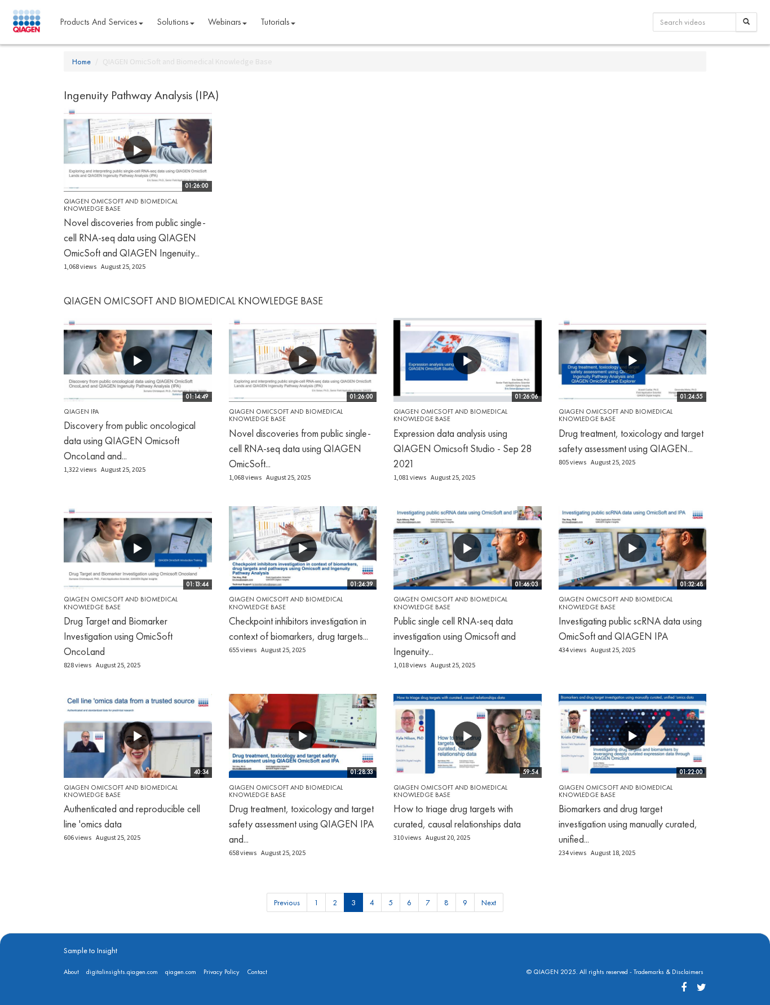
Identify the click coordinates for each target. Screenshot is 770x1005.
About (71, 971)
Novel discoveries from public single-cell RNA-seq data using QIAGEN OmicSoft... (300, 448)
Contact (257, 971)
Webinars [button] (224, 22)
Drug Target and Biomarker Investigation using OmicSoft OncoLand (118, 636)
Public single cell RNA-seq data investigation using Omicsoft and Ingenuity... (454, 636)
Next (488, 902)
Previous (287, 902)
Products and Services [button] (99, 22)
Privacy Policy (221, 971)
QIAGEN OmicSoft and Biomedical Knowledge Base (121, 205)
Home (81, 61)
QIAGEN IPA (81, 411)
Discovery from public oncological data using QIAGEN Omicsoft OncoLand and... (130, 440)
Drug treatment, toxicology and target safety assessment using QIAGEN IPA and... (301, 823)
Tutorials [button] (275, 22)
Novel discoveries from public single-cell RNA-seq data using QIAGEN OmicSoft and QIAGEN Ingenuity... (135, 237)
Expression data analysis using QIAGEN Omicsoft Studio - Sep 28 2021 (462, 448)
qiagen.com (180, 971)
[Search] (746, 22)
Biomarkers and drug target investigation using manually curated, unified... (628, 823)
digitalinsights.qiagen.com (122, 971)
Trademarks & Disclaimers (668, 971)
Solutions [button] (173, 22)
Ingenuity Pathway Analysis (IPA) (141, 95)
